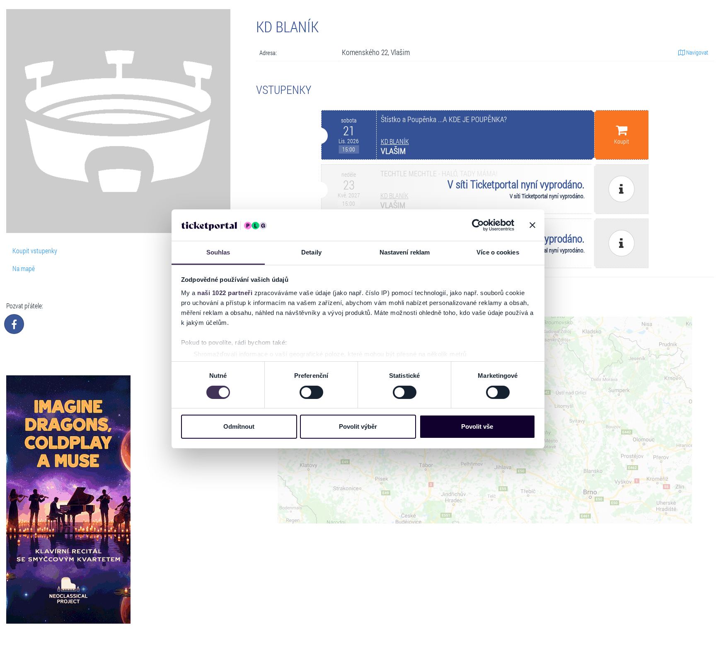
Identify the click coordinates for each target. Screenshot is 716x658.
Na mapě (23, 268)
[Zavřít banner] (532, 225)
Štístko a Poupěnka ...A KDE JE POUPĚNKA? (444, 119)
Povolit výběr (358, 426)
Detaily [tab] (311, 252)
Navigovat (696, 52)
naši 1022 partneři (224, 292)
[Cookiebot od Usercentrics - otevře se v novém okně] (478, 225)
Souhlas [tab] (218, 252)
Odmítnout (238, 426)
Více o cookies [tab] (498, 252)
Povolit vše (477, 426)
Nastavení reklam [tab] (405, 252)
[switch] (311, 392)
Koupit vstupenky (34, 250)
